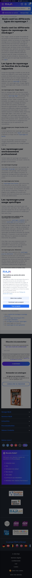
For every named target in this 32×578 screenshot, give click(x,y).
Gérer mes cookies (16, 298)
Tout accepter (16, 306)
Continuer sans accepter (16, 302)
